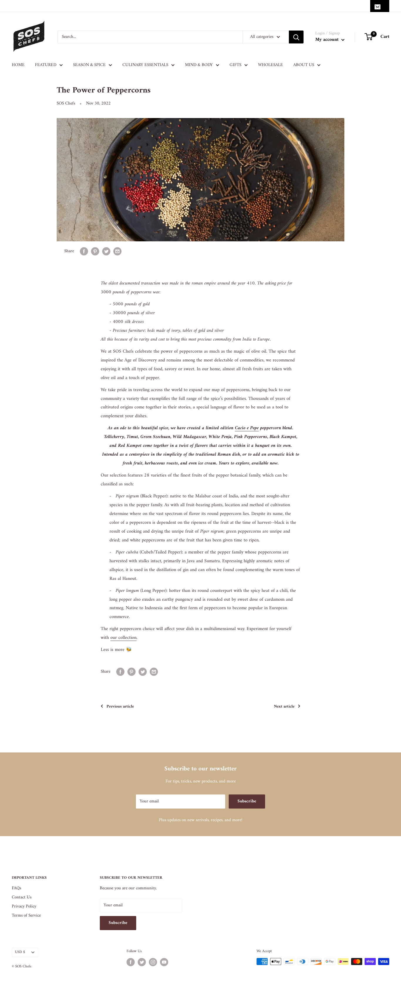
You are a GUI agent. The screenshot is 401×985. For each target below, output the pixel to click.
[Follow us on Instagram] (153, 962)
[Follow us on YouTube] (164, 962)
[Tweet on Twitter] (106, 251)
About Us (303, 65)
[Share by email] (117, 251)
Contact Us (21, 897)
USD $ (20, 952)
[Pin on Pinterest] (95, 251)
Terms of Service (26, 916)
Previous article (120, 706)
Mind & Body (199, 65)
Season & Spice (89, 65)
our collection (123, 638)
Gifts (235, 65)
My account (327, 40)
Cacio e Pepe (247, 428)
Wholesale (270, 65)
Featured (45, 65)
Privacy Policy (24, 906)
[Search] (296, 37)
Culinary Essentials (145, 65)
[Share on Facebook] (84, 251)
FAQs (16, 888)
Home (18, 65)
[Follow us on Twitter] (142, 962)
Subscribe (246, 801)
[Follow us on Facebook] (131, 962)
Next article (284, 706)
